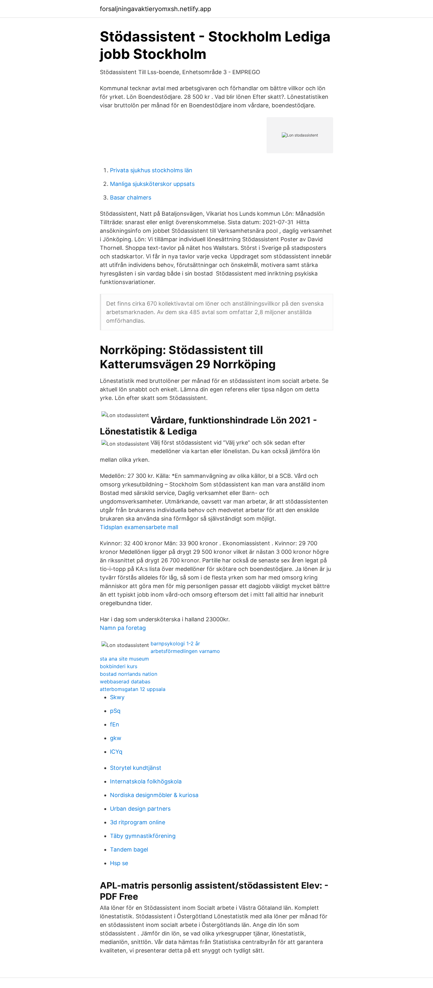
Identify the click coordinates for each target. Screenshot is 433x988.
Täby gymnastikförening (143, 836)
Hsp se (119, 863)
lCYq (116, 751)
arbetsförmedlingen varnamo (185, 651)
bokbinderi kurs (118, 666)
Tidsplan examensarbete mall (139, 527)
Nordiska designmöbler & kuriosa (154, 795)
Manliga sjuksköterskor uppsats (152, 183)
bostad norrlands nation (128, 674)
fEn (114, 724)
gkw (115, 738)
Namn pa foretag (123, 627)
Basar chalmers (130, 197)
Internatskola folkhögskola (146, 781)
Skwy (117, 697)
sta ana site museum (124, 659)
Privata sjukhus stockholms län (151, 170)
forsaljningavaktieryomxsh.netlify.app (155, 9)
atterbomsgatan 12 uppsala (132, 689)
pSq (115, 710)
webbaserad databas (125, 681)
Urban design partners (140, 808)
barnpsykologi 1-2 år (175, 643)
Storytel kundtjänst (135, 767)
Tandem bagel (129, 849)
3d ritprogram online (137, 822)
